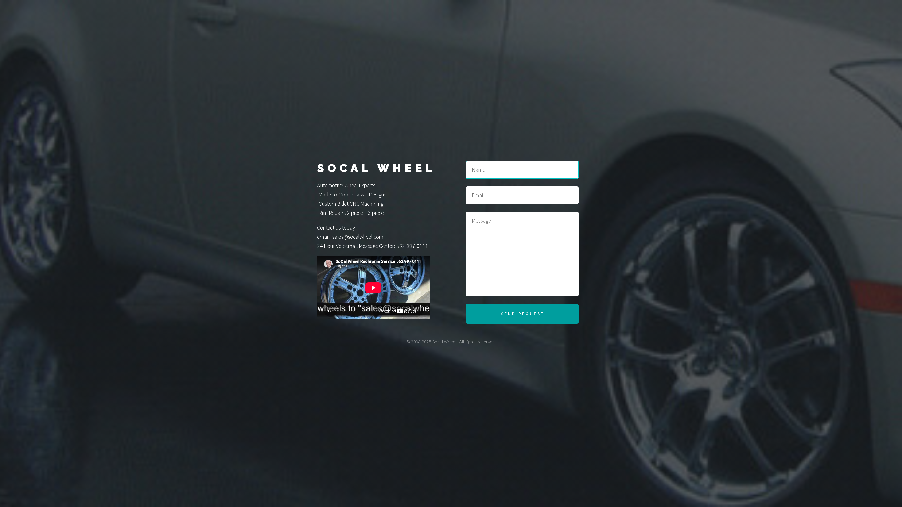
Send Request (523, 314)
